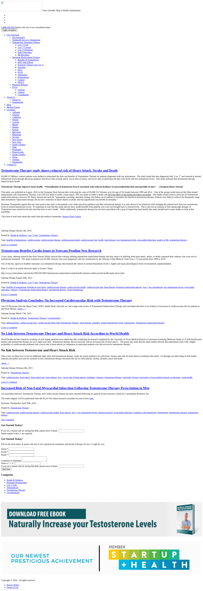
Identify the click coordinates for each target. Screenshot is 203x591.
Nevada (15, 137)
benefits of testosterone (16, 240)
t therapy (14, 290)
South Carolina (18, 154)
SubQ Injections (25, 52)
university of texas (131, 377)
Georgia (15, 122)
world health (186, 377)
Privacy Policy (13, 585)
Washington (17, 162)
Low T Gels (23, 45)
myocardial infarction (146, 240)
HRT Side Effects (25, 62)
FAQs (14, 87)
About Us (11, 97)
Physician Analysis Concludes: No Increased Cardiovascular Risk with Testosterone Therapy (66, 300)
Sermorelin (22, 75)
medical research (105, 412)
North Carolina (18, 144)
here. (92, 398)
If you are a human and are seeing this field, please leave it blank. (29, 431)
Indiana (15, 127)
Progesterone (23, 77)
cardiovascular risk (89, 240)
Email (4, 452)
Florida (15, 120)
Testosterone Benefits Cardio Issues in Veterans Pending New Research (51, 250)
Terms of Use (12, 587)
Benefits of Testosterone (28, 60)
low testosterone (156, 287)
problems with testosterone (145, 412)
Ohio (14, 147)
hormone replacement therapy (129, 287)
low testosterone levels (126, 240)
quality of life (163, 240)
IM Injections (23, 55)
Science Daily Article (71, 216)
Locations (11, 110)
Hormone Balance (20, 85)
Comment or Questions (11, 460)
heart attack (25, 377)
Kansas (15, 130)
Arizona (15, 115)
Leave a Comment (9, 245)
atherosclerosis (12, 323)
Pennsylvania (18, 152)
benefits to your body (36, 287)
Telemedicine (12, 487)
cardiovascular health (70, 240)
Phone (4, 455)
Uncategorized (54, 318)
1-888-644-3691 (8, 27)
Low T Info (33, 235)
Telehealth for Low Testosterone (26, 40)
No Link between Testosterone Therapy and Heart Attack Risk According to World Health (65, 333)
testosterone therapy (178, 240)
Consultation (23, 95)
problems (91, 377)
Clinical (21, 92)
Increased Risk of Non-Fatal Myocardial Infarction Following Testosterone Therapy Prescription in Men (75, 388)
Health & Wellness (18, 235)
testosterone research (178, 412)
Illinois (15, 125)
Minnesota (16, 134)
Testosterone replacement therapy (33, 290)
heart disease (110, 240)
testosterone (129, 323)
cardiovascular (33, 240)
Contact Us (11, 164)
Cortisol (21, 80)
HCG (20, 70)
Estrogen (21, 67)
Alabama (16, 112)
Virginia (15, 159)
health (100, 240)
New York (16, 142)
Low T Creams (24, 47)
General (21, 90)
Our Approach (13, 35)
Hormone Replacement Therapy (26, 57)
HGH (20, 72)
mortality (96, 323)
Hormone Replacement (17, 482)
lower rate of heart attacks (74, 377)
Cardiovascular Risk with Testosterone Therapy (58, 323)
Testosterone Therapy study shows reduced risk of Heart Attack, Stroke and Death (59, 170)
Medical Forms (13, 107)
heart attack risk (38, 377)
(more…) (21, 309)
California (16, 117)
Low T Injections (25, 50)
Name (4, 449)
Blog (9, 105)
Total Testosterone (75, 290)
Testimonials (17, 102)
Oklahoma (16, 149)
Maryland (16, 132)
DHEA (21, 82)
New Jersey (17, 139)
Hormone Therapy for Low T (31, 65)
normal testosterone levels (112, 323)
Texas (14, 157)
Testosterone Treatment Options (26, 42)
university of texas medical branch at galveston (160, 377)
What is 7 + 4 (8, 463)
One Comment (7, 420)
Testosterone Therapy (48, 235)
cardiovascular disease (50, 240)
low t (145, 287)
